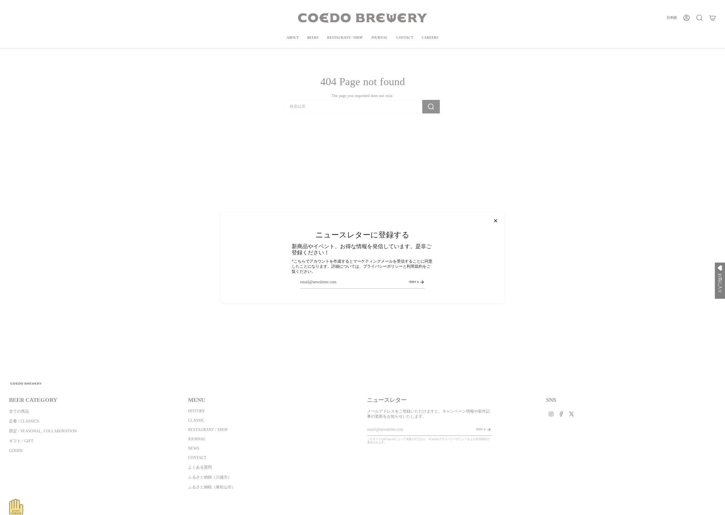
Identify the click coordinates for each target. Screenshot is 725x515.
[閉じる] (495, 221)
